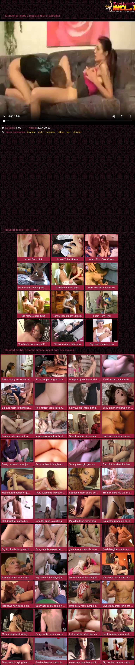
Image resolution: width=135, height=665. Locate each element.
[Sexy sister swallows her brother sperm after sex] (118, 394)
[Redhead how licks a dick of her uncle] (17, 592)
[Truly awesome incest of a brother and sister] (51, 479)
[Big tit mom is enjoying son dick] (51, 564)
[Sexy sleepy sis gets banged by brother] (51, 366)
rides (60, 132)
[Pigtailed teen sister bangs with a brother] (84, 507)
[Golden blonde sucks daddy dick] (51, 649)
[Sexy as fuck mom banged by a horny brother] (84, 394)
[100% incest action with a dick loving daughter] (118, 366)
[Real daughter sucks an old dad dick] (118, 535)
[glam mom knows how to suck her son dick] (84, 535)
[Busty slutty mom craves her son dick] (51, 620)
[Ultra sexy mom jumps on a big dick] (84, 592)
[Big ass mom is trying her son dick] (17, 394)
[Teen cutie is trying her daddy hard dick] (17, 649)
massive (50, 132)
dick (40, 132)
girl (68, 132)
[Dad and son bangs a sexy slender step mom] (118, 422)
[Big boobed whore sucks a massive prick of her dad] (118, 649)
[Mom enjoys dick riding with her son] (17, 620)
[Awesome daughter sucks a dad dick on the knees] (84, 649)
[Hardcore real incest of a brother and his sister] (118, 564)
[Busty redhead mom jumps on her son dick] (17, 451)
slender (77, 132)
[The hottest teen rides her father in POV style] (51, 394)
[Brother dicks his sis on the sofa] (118, 479)
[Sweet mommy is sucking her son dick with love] (84, 422)
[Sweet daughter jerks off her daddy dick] (118, 592)
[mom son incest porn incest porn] (129, 5)
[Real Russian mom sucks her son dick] (118, 620)
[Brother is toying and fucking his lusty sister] (17, 422)
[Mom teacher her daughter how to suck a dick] (84, 564)
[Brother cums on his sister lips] (17, 564)
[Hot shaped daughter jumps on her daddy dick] (17, 479)
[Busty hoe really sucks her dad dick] (51, 592)
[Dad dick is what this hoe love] (118, 451)
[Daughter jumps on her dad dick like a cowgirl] (118, 507)
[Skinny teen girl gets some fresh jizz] (84, 451)
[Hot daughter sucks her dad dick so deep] (17, 507)
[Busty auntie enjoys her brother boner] (51, 535)
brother (31, 132)
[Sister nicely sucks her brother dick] (17, 366)
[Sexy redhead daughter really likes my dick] (51, 451)
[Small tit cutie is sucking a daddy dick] (51, 507)
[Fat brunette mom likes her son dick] (84, 620)
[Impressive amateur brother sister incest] (51, 422)
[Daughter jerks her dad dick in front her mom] (84, 366)
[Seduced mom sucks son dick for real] (84, 479)
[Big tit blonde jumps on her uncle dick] (17, 535)
